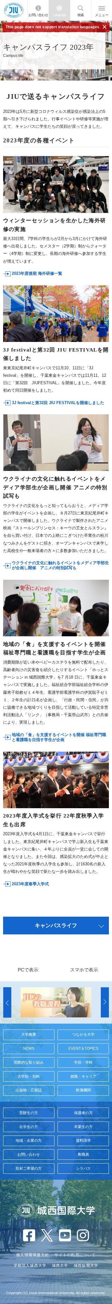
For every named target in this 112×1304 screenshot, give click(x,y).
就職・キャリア (83, 1076)
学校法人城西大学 (30, 1265)
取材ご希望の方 (29, 1168)
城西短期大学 (86, 1265)
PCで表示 (28, 969)
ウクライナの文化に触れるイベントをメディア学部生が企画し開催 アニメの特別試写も (60, 565)
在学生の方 (28, 1127)
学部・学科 (83, 1062)
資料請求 (83, 1140)
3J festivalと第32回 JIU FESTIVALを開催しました (58, 402)
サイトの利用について (75, 1255)
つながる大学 (83, 1034)
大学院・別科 (28, 1076)
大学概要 (28, 1034)
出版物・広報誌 (29, 1090)
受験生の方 (28, 1113)
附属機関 (83, 1090)
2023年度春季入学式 (30, 884)
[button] (7, 1002)
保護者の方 (83, 1113)
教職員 (83, 1154)
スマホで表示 (84, 969)
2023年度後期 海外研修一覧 (37, 273)
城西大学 (60, 1265)
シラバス (83, 1168)
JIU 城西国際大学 (13, 10)
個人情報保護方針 (32, 1255)
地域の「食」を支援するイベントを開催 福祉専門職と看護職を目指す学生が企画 (59, 737)
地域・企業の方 (29, 1140)
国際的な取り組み (29, 1062)
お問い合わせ (38, 15)
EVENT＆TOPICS (83, 1048)
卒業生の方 (83, 1127)
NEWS (28, 1048)
